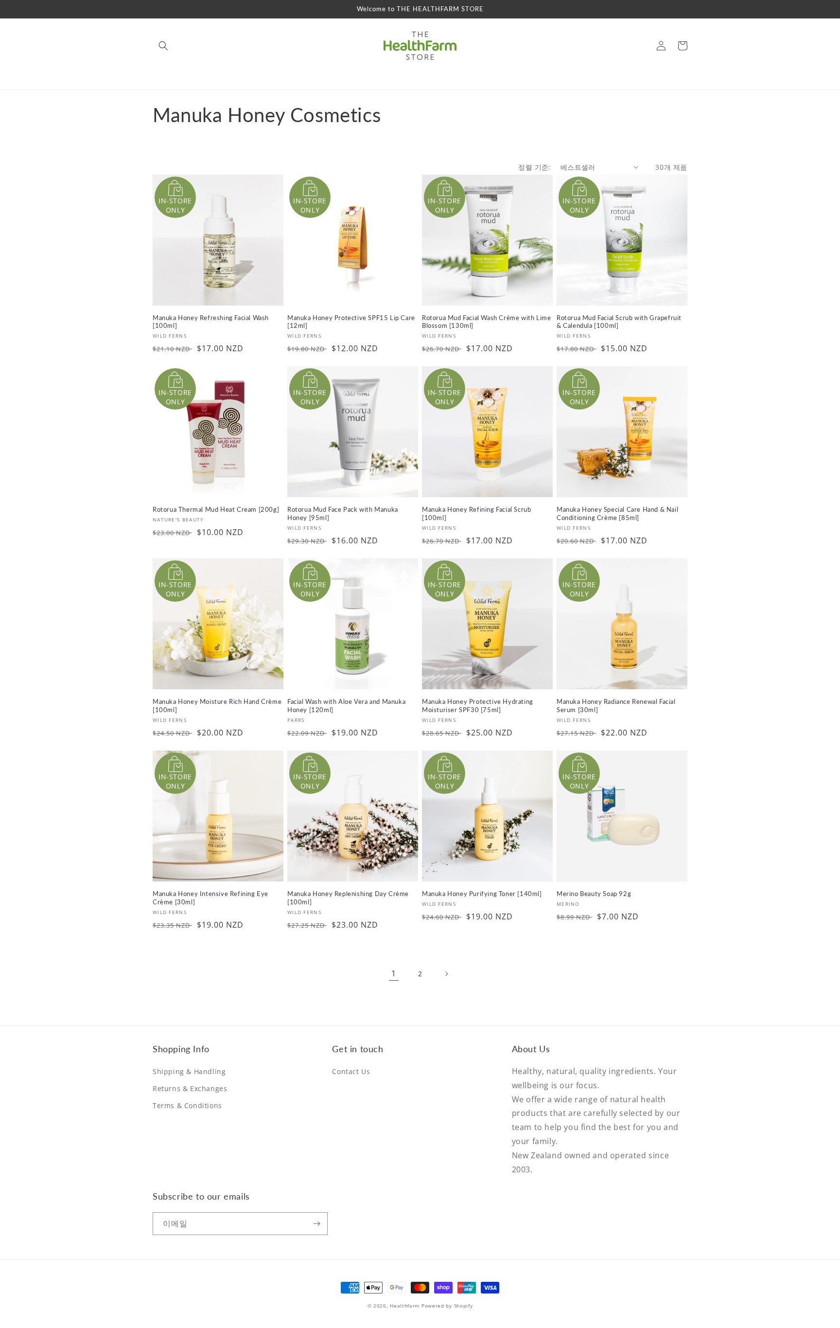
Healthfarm (405, 1305)
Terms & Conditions (187, 1105)
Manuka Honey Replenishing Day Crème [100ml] (348, 898)
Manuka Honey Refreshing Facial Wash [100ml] (211, 322)
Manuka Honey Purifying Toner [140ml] (482, 893)
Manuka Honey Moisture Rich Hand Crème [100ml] (217, 706)
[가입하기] (316, 1223)
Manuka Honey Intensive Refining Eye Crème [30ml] (210, 898)
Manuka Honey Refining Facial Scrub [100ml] (476, 513)
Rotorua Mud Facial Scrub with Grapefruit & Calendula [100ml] (619, 322)
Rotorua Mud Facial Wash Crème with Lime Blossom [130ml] (486, 322)
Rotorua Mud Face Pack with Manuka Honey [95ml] (342, 513)
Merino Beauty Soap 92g (594, 893)
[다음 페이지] (446, 974)
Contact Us (351, 1071)
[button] (163, 45)
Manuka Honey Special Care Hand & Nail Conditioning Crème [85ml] (617, 513)
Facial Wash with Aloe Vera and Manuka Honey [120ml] (346, 706)
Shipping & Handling (189, 1071)
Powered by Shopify (447, 1305)
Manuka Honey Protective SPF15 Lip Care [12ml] (351, 322)
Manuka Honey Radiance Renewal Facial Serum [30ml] (616, 706)
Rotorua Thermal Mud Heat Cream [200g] (216, 509)
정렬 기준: (534, 167)
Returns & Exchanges (190, 1088)
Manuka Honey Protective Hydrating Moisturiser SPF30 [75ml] (477, 706)
